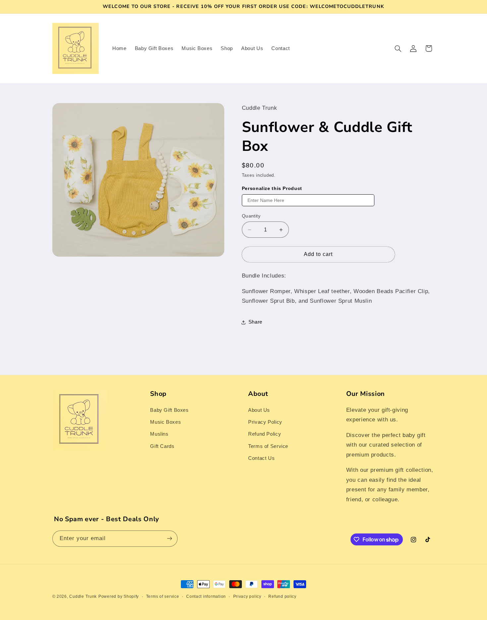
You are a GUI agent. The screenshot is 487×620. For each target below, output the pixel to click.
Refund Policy (264, 434)
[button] (398, 48)
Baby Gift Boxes (169, 410)
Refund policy (282, 596)
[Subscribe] (169, 538)
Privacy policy (247, 596)
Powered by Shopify (118, 596)
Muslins (159, 434)
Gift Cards (162, 446)
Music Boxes (165, 422)
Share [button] (255, 322)
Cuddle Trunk (83, 596)
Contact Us (261, 458)
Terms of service (162, 596)
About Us (259, 410)
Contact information (206, 596)
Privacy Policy (265, 422)
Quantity (251, 216)
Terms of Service (268, 446)
